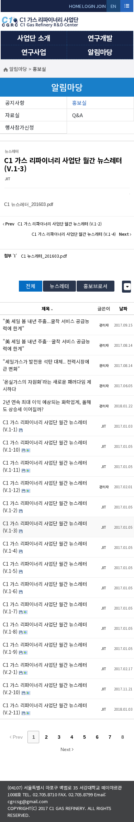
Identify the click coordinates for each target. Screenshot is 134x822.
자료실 (12, 115)
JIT (7, 178)
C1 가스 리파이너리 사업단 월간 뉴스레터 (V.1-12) (45, 486)
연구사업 (33, 52)
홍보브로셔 (95, 286)
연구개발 (100, 38)
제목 (46, 308)
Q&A (77, 115)
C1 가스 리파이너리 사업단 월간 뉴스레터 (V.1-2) (45, 507)
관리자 (104, 325)
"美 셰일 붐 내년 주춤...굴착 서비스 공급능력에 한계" (46, 325)
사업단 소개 (33, 38)
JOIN (101, 6)
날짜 (123, 308)
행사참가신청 (19, 127)
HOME (75, 6)
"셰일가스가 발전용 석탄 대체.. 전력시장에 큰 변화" (46, 365)
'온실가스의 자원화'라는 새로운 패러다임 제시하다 (47, 385)
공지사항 (14, 102)
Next (66, 749)
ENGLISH (113, 7)
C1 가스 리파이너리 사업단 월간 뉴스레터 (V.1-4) (45, 547)
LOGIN (88, 6)
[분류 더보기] (127, 286)
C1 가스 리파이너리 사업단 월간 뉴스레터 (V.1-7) (45, 608)
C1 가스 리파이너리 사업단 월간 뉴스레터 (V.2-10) (45, 689)
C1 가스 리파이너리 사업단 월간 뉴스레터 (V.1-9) (45, 648)
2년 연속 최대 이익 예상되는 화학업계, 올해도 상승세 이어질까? (47, 405)
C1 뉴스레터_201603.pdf (44, 256)
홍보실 (79, 102)
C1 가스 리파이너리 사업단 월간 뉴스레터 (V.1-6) (45, 587)
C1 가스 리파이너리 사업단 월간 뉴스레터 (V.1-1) (45, 426)
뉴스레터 (59, 286)
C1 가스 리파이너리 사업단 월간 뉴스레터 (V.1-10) (45, 446)
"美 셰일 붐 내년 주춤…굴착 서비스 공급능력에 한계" (46, 345)
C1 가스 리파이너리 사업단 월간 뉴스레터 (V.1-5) (45, 567)
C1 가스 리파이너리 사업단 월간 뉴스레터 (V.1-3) (63, 164)
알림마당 (100, 52)
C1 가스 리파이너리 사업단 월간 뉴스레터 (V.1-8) (45, 628)
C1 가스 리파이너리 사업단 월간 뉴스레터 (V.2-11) (45, 709)
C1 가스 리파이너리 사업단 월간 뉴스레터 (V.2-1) (45, 668)
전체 (30, 286)
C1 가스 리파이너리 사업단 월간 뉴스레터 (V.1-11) (45, 466)
